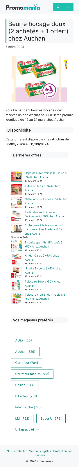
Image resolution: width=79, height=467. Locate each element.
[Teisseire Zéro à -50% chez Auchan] (16, 286)
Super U (51, 418)
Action (24, 340)
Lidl (22, 418)
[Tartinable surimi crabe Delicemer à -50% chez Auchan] (16, 216)
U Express (27, 429)
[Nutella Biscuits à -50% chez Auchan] (16, 272)
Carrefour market (32, 374)
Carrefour (26, 363)
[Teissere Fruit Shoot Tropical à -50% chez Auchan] (16, 299)
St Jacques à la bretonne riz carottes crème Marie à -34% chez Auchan (44, 229)
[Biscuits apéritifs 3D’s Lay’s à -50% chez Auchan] (16, 247)
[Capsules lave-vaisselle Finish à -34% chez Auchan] (16, 177)
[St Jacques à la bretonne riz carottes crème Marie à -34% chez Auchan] (16, 229)
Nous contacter (17, 451)
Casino (25, 385)
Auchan (25, 351)
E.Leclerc (26, 396)
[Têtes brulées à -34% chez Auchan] (16, 190)
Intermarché (28, 407)
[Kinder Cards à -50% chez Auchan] (16, 260)
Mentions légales (40, 451)
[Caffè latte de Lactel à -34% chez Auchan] (16, 203)
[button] (58, 7)
